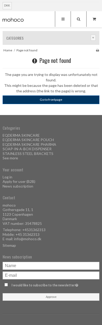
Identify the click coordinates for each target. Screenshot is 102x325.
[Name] (51, 265)
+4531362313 (34, 229)
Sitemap (9, 245)
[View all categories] (93, 38)
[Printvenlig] (97, 50)
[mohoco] (13, 20)
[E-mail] (51, 275)
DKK (7, 5)
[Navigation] (63, 19)
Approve (51, 296)
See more (10, 158)
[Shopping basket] (94, 19)
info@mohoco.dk (27, 239)
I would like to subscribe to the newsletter (46, 284)
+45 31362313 (27, 234)
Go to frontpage (51, 99)
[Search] (78, 19)
